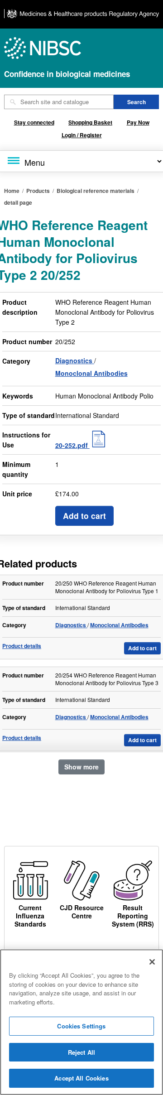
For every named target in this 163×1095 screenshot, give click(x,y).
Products (38, 191)
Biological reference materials (95, 191)
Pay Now (138, 122)
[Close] (152, 962)
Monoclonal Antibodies (91, 373)
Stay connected (34, 122)
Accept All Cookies (81, 1078)
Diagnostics (74, 360)
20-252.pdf (72, 445)
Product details (21, 646)
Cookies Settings (81, 1026)
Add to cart (84, 515)
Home (11, 191)
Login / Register (82, 135)
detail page (18, 202)
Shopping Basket (90, 122)
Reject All (81, 1052)
